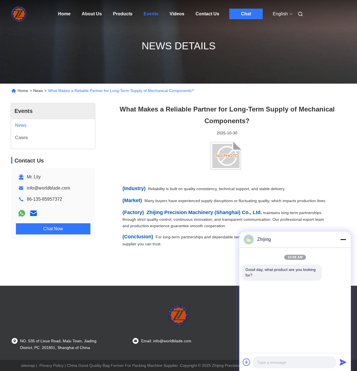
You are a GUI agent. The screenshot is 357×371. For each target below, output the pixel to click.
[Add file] (246, 362)
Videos (177, 13)
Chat (246, 13)
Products (122, 13)
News (38, 90)
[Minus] (343, 239)
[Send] (343, 362)
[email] (33, 213)
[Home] (19, 14)
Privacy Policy (51, 365)
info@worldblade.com (48, 188)
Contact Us (207, 13)
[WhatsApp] (21, 213)
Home (64, 13)
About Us (92, 13)
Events (151, 13)
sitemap (28, 365)
